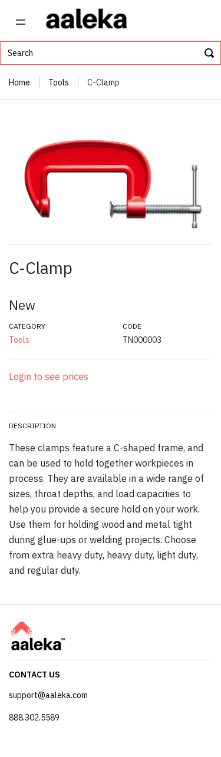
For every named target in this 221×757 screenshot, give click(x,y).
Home (19, 82)
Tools (58, 82)
